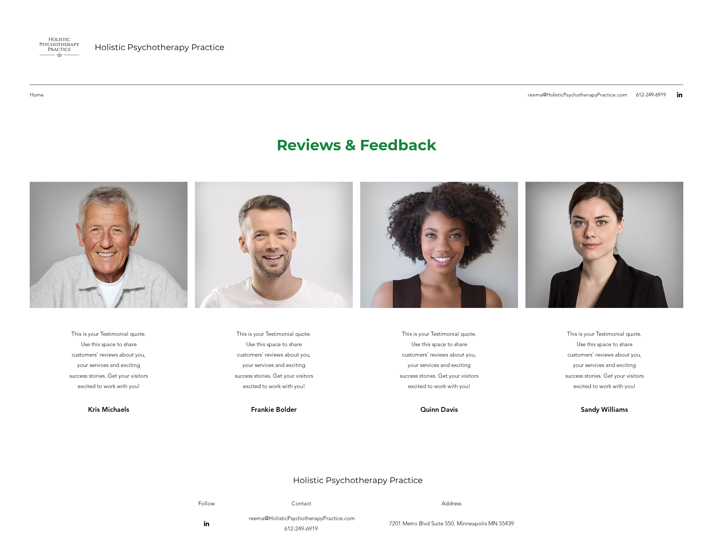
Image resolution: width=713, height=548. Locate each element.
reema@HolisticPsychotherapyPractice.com (577, 94)
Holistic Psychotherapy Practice (159, 47)
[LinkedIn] (679, 94)
